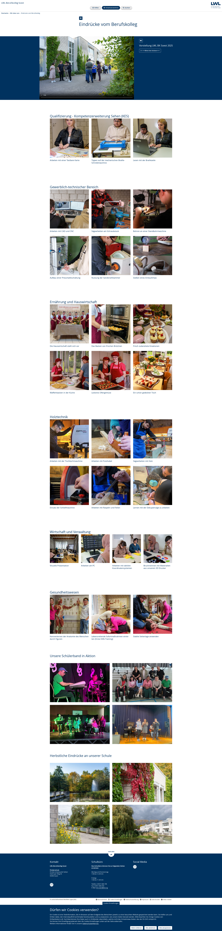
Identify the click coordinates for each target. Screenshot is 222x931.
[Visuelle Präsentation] (64, 548)
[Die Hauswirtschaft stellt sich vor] (69, 324)
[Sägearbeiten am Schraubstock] (111, 209)
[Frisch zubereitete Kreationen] (152, 324)
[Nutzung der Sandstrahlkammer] (111, 255)
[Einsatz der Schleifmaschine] (69, 485)
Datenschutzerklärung (90, 923)
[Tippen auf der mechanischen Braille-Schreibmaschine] (111, 138)
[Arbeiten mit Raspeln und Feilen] (111, 485)
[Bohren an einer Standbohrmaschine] (152, 209)
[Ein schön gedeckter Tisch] (152, 370)
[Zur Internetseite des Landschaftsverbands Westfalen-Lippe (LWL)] (215, 5)
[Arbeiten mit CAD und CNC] (69, 209)
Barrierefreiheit (102, 899)
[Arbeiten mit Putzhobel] (111, 439)
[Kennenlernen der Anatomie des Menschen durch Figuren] (69, 614)
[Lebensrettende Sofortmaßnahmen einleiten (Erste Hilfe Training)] (111, 614)
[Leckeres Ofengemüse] (111, 370)
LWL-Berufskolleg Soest (12, 2)
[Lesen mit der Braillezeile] (152, 138)
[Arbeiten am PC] (95, 548)
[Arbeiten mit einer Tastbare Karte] (69, 138)
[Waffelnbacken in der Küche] (69, 370)
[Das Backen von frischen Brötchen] (111, 324)
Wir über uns (14, 13)
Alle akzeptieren (165, 928)
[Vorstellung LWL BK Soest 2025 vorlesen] (141, 40)
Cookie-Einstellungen (111, 903)
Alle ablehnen (150, 928)
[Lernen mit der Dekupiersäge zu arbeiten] (152, 485)
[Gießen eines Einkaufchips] (152, 255)
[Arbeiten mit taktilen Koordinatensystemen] (126, 548)
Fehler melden (167, 899)
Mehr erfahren (136, 928)
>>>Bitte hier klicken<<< (151, 51)
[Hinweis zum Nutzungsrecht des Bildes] (107, 665)
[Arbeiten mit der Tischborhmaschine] (69, 439)
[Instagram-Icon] (135, 867)
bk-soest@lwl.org (102, 888)
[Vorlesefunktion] (81, 18)
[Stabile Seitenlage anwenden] (152, 614)
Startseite (4, 13)
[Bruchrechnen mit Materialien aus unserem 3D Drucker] (158, 548)
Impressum (145, 899)
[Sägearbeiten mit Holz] (152, 439)
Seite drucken (156, 899)
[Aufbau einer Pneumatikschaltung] (69, 255)
